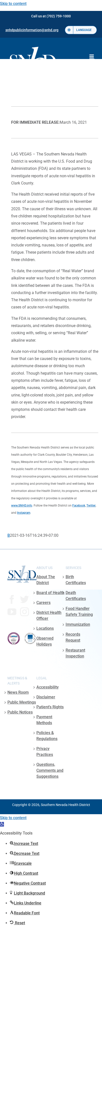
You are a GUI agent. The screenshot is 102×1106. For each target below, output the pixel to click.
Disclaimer (45, 697)
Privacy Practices (44, 751)
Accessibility (47, 687)
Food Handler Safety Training (79, 611)
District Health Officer (48, 615)
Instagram (23, 512)
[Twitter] (24, 599)
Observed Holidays (44, 641)
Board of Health (50, 592)
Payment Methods (44, 720)
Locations (45, 628)
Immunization (78, 624)
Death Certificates (76, 595)
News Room (18, 692)
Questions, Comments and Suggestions (49, 770)
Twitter (91, 505)
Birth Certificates (76, 579)
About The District (45, 579)
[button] (2, 824)
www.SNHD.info (21, 505)
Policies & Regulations (46, 735)
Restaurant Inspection (75, 653)
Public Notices (20, 712)
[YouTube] (11, 611)
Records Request (73, 637)
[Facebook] (11, 599)
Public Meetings (21, 702)
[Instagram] (24, 611)
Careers (43, 602)
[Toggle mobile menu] (92, 56)
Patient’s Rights (50, 707)
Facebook (78, 505)
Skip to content (13, 3)
